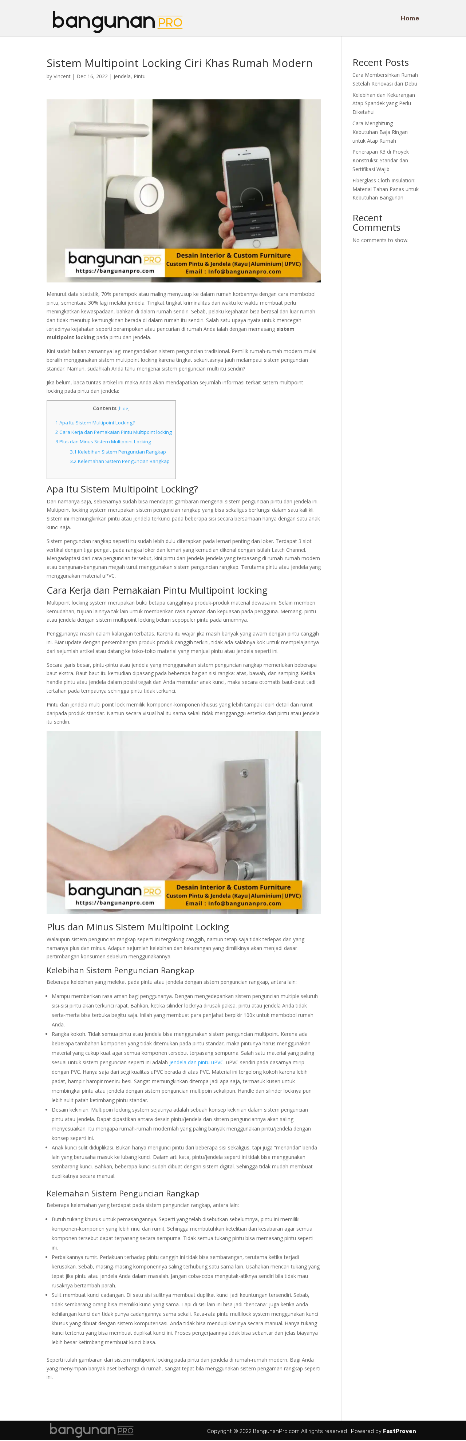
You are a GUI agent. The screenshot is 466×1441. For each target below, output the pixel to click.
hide (123, 408)
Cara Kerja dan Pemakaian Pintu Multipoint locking (113, 432)
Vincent (62, 76)
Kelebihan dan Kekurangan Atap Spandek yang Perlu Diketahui (383, 103)
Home (410, 19)
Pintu (140, 76)
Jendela (122, 76)
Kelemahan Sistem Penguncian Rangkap (120, 461)
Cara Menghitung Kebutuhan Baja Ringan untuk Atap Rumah (380, 132)
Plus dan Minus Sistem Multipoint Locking (103, 441)
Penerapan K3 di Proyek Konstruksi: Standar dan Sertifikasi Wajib (380, 160)
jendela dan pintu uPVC (196, 1062)
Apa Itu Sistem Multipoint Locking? (95, 422)
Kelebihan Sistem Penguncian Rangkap (118, 451)
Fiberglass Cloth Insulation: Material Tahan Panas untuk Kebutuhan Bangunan (385, 189)
